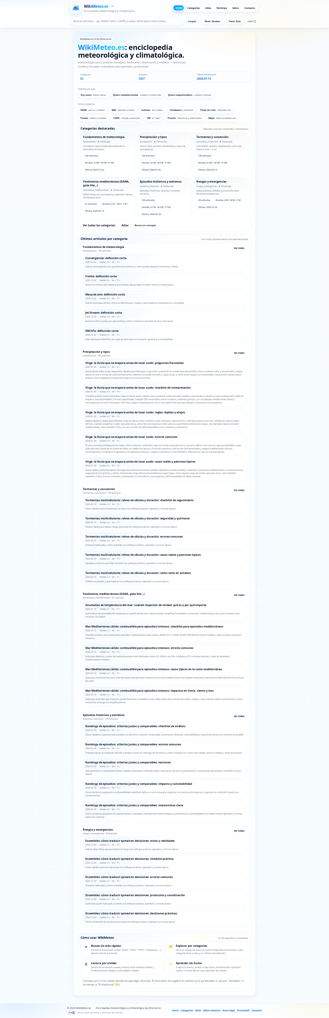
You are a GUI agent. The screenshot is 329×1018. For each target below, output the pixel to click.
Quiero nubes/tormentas (137, 95)
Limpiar (192, 21)
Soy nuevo (93, 95)
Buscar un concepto (145, 225)
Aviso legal (228, 1010)
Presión (185, 118)
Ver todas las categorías (99, 225)
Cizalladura (181, 110)
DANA (93, 110)
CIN (154, 118)
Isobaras (152, 110)
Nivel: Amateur (212, 21)
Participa (222, 8)
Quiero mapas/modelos (189, 95)
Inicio (178, 7)
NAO (123, 110)
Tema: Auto (235, 21)
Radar (222, 118)
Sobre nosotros (211, 1010)
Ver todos (239, 248)
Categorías (193, 8)
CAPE (126, 118)
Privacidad (243, 1010)
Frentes (94, 118)
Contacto (249, 8)
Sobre (235, 8)
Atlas (208, 8)
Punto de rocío (215, 110)
